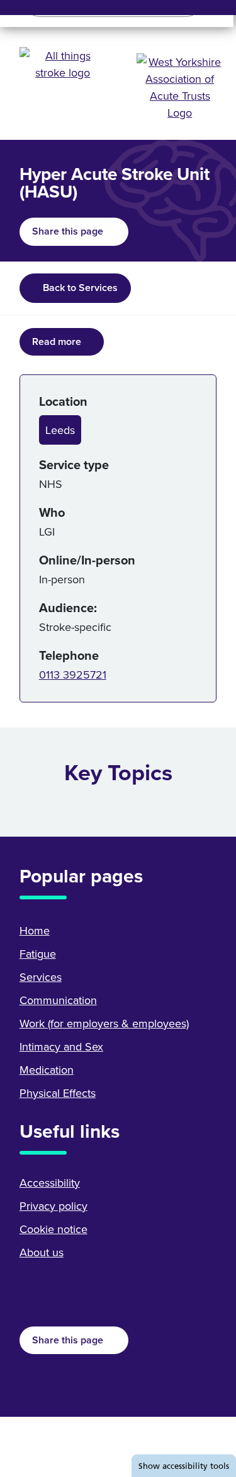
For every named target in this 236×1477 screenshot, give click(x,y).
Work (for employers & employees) (104, 1023)
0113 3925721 (72, 674)
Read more (56, 341)
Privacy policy (53, 1206)
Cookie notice (53, 1229)
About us (42, 1252)
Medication (47, 1069)
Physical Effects (58, 1093)
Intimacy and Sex (61, 1046)
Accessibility (50, 1182)
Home (35, 930)
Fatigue (38, 953)
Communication (58, 1000)
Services (41, 977)
